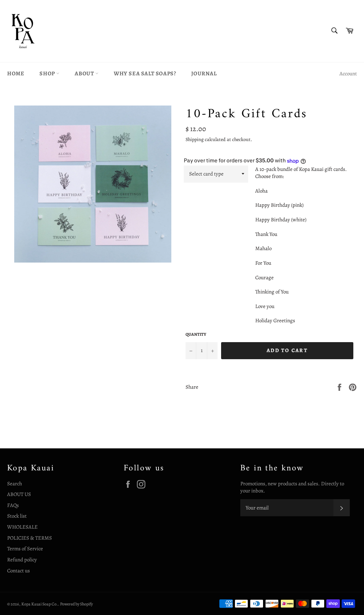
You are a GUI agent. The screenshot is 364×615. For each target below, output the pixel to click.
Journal (203, 73)
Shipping (195, 139)
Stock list (17, 515)
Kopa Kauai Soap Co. (39, 604)
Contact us (18, 570)
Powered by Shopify (76, 604)
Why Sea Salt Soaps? (145, 73)
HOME (15, 73)
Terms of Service (25, 548)
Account (348, 73)
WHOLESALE (22, 526)
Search (14, 483)
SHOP (47, 73)
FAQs (13, 505)
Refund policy (22, 559)
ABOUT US (19, 494)
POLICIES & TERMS (29, 537)
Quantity (196, 334)
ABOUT (85, 73)
